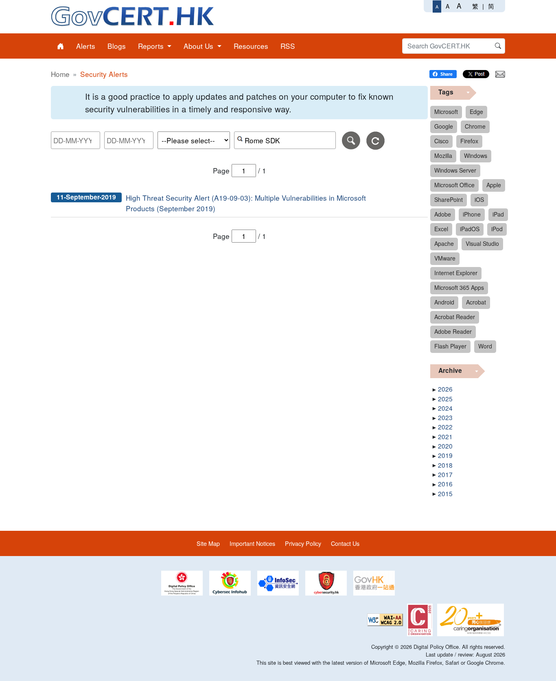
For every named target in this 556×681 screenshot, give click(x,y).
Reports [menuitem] (152, 46)
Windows (475, 155)
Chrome (475, 126)
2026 (445, 388)
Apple (493, 185)
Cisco (441, 141)
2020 (445, 445)
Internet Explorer (455, 273)
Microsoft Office (454, 185)
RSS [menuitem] (287, 46)
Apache (444, 243)
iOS (479, 199)
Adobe (442, 214)
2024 (445, 407)
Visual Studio (482, 243)
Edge (476, 111)
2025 (445, 398)
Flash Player (450, 346)
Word (485, 346)
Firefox (469, 141)
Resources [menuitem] (251, 46)
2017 (445, 474)
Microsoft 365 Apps (459, 287)
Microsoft (446, 111)
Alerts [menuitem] (85, 46)
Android (444, 302)
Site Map (208, 543)
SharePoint (448, 199)
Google (443, 126)
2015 (445, 493)
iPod (497, 229)
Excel (441, 229)
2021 (445, 436)
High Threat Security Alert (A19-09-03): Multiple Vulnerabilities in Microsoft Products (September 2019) (246, 203)
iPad (498, 214)
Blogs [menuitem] (116, 46)
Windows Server (455, 170)
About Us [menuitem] (199, 46)
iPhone (472, 214)
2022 (445, 426)
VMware (444, 258)
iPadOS (469, 229)
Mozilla (443, 155)
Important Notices (252, 543)
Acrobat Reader (454, 317)
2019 (445, 455)
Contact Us (345, 543)
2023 (445, 417)
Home (60, 74)
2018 (445, 464)
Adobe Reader (453, 331)
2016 (445, 483)
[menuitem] (60, 46)
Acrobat (476, 302)
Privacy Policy (303, 543)
